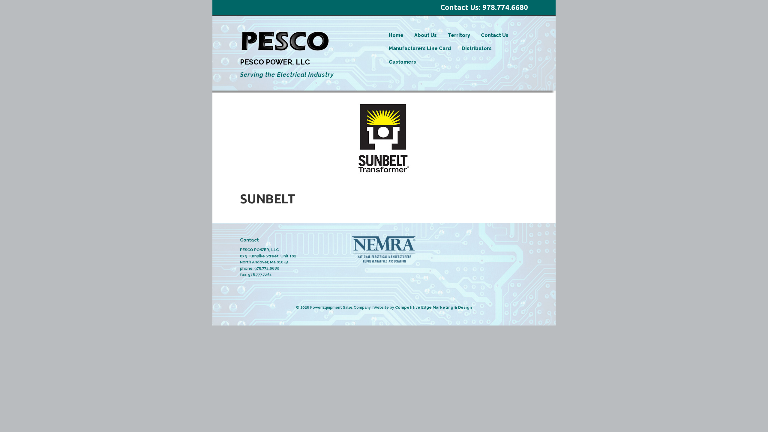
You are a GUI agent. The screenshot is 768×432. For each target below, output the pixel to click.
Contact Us (494, 35)
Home (396, 35)
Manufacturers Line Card (420, 48)
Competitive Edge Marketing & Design (433, 307)
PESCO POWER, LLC (275, 62)
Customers (402, 62)
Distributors (477, 48)
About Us (425, 35)
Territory (459, 35)
